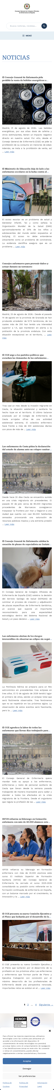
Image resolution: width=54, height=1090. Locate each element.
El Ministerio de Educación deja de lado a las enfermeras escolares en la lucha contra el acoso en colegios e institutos (25, 172)
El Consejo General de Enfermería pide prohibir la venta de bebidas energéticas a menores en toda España (24, 81)
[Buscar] (44, 26)
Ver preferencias (27, 1076)
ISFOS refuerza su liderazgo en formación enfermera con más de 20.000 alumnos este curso (25, 822)
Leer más (9, 152)
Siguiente (46, 1004)
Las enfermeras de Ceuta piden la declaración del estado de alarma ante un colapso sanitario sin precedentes (27, 450)
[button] (49, 1030)
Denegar (27, 1068)
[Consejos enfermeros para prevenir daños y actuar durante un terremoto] (27, 290)
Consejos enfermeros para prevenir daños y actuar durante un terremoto (25, 265)
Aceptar (27, 1061)
